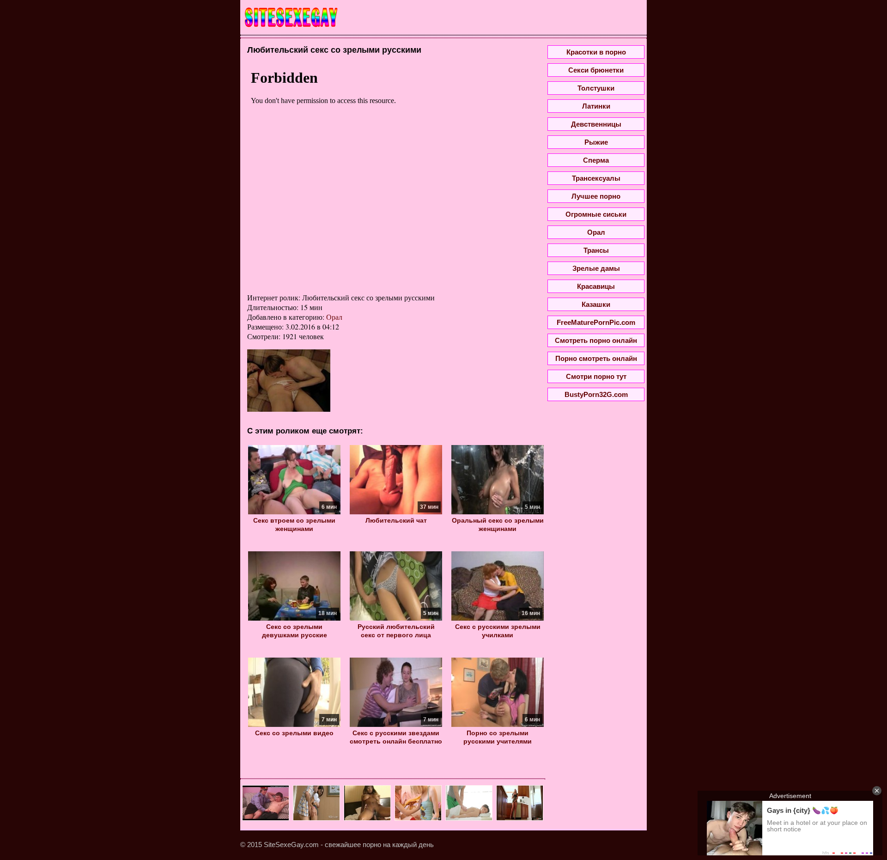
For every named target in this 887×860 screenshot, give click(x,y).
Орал (334, 317)
